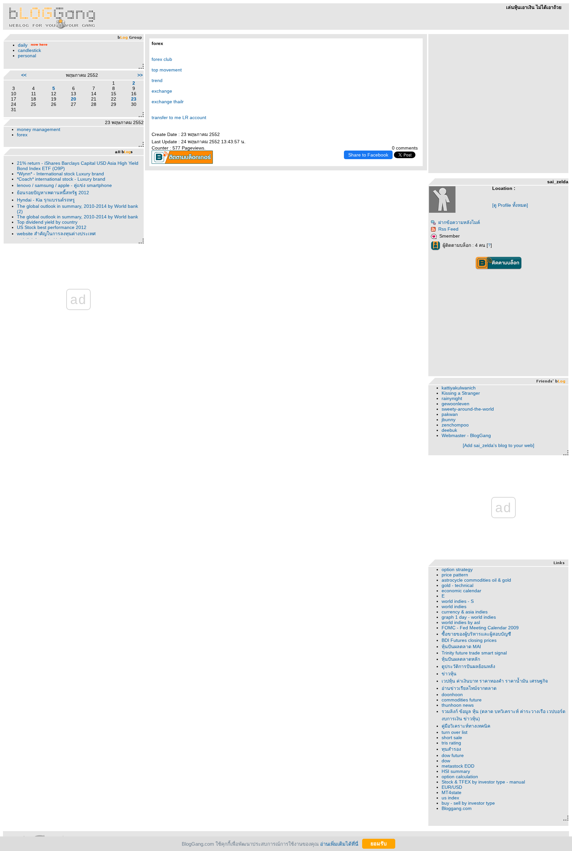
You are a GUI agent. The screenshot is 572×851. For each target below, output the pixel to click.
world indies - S (458, 601)
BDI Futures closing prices (469, 640)
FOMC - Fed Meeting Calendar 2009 (480, 627)
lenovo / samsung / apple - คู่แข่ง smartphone (64, 185)
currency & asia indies (465, 611)
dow (446, 760)
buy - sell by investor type (468, 803)
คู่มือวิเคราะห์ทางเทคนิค (466, 726)
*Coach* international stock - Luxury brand (61, 179)
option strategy (457, 569)
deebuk (449, 430)
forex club (162, 59)
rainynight (452, 398)
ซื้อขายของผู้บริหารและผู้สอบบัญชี (476, 634)
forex (22, 134)
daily (22, 45)
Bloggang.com (457, 808)
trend (157, 80)
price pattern (455, 574)
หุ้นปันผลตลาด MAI (461, 646)
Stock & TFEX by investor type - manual (483, 781)
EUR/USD (452, 787)
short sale (452, 737)
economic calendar (461, 590)
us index (450, 797)
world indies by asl (461, 622)
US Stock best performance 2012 (51, 227)
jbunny (448, 419)
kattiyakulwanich (459, 387)
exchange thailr (168, 101)
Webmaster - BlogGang (466, 435)
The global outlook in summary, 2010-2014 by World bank (77, 216)
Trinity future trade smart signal (474, 652)
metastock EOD (458, 766)
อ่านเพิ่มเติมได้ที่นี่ (339, 843)
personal (27, 55)
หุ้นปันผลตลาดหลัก (461, 659)
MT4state (451, 792)
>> (140, 75)
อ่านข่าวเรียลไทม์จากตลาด (469, 688)
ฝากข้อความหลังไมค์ (459, 222)
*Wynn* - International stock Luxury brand (60, 173)
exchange (162, 91)
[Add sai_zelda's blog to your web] (498, 445)
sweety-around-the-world (468, 409)
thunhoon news (458, 705)
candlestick (29, 50)
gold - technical (457, 585)
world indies (454, 606)
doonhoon (452, 694)
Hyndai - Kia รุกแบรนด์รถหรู (46, 199)
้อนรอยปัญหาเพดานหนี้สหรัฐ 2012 (53, 192)
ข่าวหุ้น (449, 673)
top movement (167, 69)
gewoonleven (455, 403)
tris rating (451, 742)
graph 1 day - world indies (469, 617)
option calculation (460, 776)
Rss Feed (448, 229)
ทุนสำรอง (451, 749)
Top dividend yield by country (47, 222)
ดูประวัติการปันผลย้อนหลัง (468, 666)
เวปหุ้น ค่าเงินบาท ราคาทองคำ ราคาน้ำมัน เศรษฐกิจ (495, 681)
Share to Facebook (368, 154)
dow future (453, 755)
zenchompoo (455, 424)
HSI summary (456, 771)
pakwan (450, 414)
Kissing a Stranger (461, 393)
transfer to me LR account (179, 117)
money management (38, 129)
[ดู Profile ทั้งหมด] (510, 205)
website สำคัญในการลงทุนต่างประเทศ (56, 233)
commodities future (462, 699)
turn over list (454, 732)
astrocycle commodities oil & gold (476, 580)
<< (23, 75)
